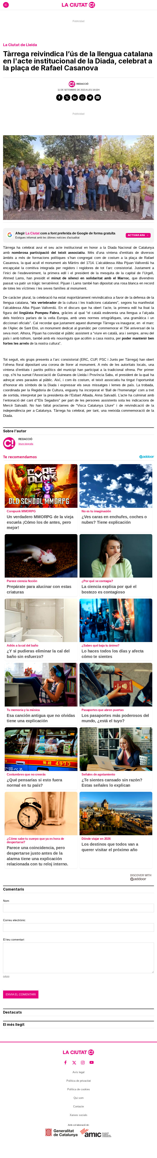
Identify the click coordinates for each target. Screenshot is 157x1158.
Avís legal (78, 1072)
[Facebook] (59, 97)
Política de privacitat (78, 1080)
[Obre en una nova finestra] (61, 1133)
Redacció (82, 84)
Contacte (78, 1106)
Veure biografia (25, 444)
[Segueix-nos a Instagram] (83, 1062)
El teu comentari (13, 939)
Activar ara (136, 235)
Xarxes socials (78, 1115)
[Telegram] (90, 97)
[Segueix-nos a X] (74, 1062)
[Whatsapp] (82, 97)
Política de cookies (78, 1089)
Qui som (79, 1097)
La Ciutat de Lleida (20, 45)
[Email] (97, 97)
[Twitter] (67, 97)
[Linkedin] (75, 97)
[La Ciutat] (78, 5)
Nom (6, 900)
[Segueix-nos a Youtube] (92, 1062)
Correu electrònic (14, 920)
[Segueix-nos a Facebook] (66, 1062)
